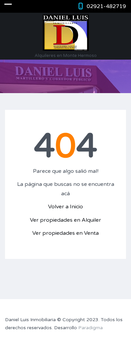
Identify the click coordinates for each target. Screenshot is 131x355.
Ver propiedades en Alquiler (65, 220)
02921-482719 (106, 6)
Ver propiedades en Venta (65, 233)
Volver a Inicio (65, 206)
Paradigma (90, 328)
